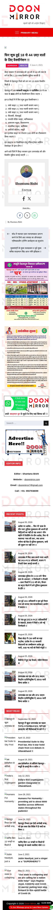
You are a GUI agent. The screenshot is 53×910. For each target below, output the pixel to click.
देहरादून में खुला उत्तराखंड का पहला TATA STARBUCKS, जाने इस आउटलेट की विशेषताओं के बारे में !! (32, 726)
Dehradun (12, 66)
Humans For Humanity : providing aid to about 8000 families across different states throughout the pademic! (32, 804)
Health (23, 66)
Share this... (26, 208)
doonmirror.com (32, 479)
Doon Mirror (30, 903)
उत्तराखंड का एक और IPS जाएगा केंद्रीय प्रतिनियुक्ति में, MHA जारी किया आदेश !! (32, 679)
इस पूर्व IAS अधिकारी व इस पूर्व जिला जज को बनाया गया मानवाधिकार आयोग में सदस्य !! (33, 604)
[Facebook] (24, 198)
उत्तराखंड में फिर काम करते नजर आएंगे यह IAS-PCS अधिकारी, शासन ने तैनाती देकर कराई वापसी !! (33, 560)
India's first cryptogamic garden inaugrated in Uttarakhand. (31, 783)
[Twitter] (29, 198)
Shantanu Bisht (16, 222)
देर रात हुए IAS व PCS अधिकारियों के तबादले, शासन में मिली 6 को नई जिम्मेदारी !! (32, 622)
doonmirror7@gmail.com (30, 485)
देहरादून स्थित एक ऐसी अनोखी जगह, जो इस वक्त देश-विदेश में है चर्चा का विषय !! (32, 826)
